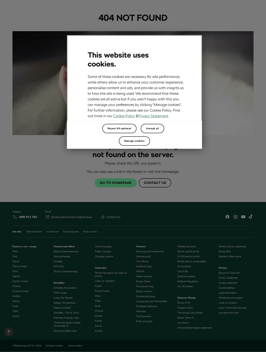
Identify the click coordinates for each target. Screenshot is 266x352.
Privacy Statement (153, 116)
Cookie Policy (124, 116)
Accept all (152, 128)
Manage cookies (134, 140)
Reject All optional (119, 128)
